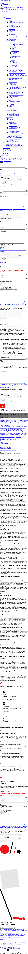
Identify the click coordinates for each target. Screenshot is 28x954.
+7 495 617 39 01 (4, 9)
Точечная (11, 119)
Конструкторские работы (12, 141)
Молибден (14, 62)
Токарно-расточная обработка (16, 70)
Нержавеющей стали (5, 434)
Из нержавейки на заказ (14, 101)
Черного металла (13, 128)
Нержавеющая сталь (16, 56)
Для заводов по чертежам (15, 86)
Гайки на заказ (12, 83)
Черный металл (18, 45)
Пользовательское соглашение (7, 948)
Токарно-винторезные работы (16, 69)
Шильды (11, 140)
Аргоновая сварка (13, 132)
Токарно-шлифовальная (16, 429)
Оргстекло (11, 35)
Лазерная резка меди (14, 114)
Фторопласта (16, 435)
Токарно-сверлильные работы (16, 71)
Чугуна (15, 437)
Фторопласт (14, 52)
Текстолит (14, 57)
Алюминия (19, 420)
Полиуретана (3, 435)
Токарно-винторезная (20, 428)
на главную (3, 186)
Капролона (25, 420)
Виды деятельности (7, 142)
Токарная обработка (11, 40)
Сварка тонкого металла (14, 124)
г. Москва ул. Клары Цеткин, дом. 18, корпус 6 (12, 7)
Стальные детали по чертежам (16, 95)
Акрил (10, 20)
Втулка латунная (13, 82)
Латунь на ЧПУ (12, 34)
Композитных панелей (5, 421)
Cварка (2, 442)
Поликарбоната (14, 422)
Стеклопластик (12, 105)
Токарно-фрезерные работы (9, 431)
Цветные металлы (18, 44)
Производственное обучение (13, 144)
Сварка (7, 118)
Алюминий (11, 21)
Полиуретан (14, 64)
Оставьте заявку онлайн (9, 696)
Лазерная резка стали (14, 115)
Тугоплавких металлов (14, 120)
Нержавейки (22, 421)
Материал (11, 42)
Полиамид (14, 54)
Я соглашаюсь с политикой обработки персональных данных (9, 174)
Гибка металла (9, 117)
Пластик (11, 31)
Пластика (7, 422)
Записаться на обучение (6, 218)
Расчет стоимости (15, 934)
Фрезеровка (8, 18)
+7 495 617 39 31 (21, 9)
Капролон (11, 25)
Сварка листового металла (15, 135)
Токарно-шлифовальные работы (16, 74)
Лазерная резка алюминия (15, 111)
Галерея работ (6, 148)
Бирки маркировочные (14, 139)
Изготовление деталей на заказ (7, 430)
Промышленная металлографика (14, 137)
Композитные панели (14, 30)
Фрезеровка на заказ (5, 929)
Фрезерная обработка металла (16, 22)
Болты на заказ (12, 80)
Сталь (10, 32)
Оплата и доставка (7, 150)
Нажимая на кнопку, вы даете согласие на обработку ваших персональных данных (13, 209)
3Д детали (11, 104)
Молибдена (24, 433)
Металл (13, 43)
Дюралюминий (15, 51)
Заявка (4, 694)
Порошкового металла (14, 131)
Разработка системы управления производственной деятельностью (14, 146)
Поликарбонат (12, 39)
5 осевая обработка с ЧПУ (15, 26)
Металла (6, 420)
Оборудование (6, 149)
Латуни (2, 420)
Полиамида (23, 434)
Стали (19, 422)
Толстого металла (13, 123)
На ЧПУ (11, 109)
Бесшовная (11, 122)
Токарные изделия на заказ (15, 67)
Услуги (4, 17)
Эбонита (19, 437)
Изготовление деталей (11, 79)
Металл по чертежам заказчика (16, 92)
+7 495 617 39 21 (12, 9)
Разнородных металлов (14, 127)
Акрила (14, 420)
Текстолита (9, 435)
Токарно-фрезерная (10, 428)
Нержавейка (12, 23)
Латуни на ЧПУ (15, 421)
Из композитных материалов (16, 102)
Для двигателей (12, 84)
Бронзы (24, 431)
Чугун (13, 61)
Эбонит (13, 60)
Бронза (13, 58)
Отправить (3, 317)
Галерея (2, 934)
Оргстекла (2, 422)
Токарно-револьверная (5, 426)
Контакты (5, 153)
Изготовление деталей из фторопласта (18, 87)
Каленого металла (13, 126)
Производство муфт (13, 96)
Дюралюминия (3, 433)
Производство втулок (14, 93)
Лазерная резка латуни (14, 113)
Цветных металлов (13, 129)
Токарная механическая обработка (17, 73)
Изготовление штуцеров (15, 88)
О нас (4, 151)
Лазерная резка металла (11, 110)
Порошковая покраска (11, 136)
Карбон (10, 97)
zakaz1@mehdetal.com (5, 0)
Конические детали (13, 91)
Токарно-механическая (17, 426)
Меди (11, 439)
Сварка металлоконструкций (16, 133)
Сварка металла (8, 410)
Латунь (13, 48)
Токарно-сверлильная (5, 429)
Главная (5, 16)
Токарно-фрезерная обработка (16, 78)
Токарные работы (13, 66)
